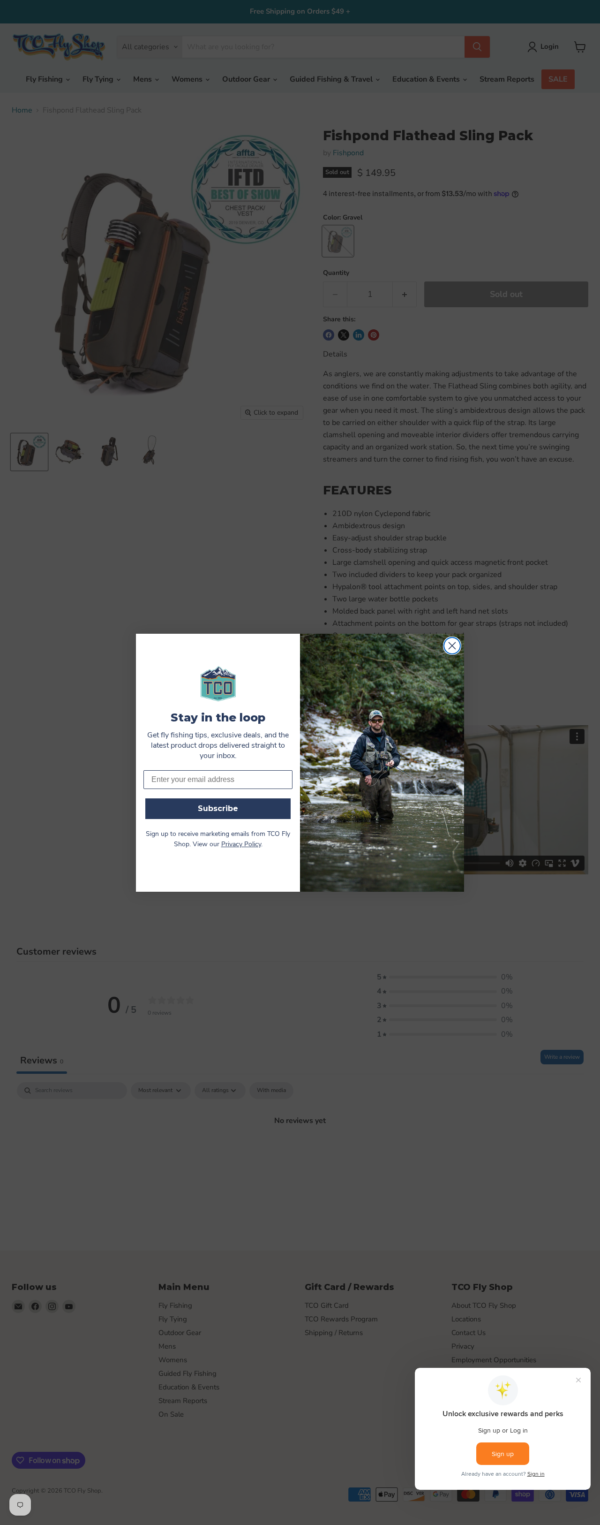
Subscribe (218, 808)
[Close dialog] (452, 645)
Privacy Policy (241, 844)
